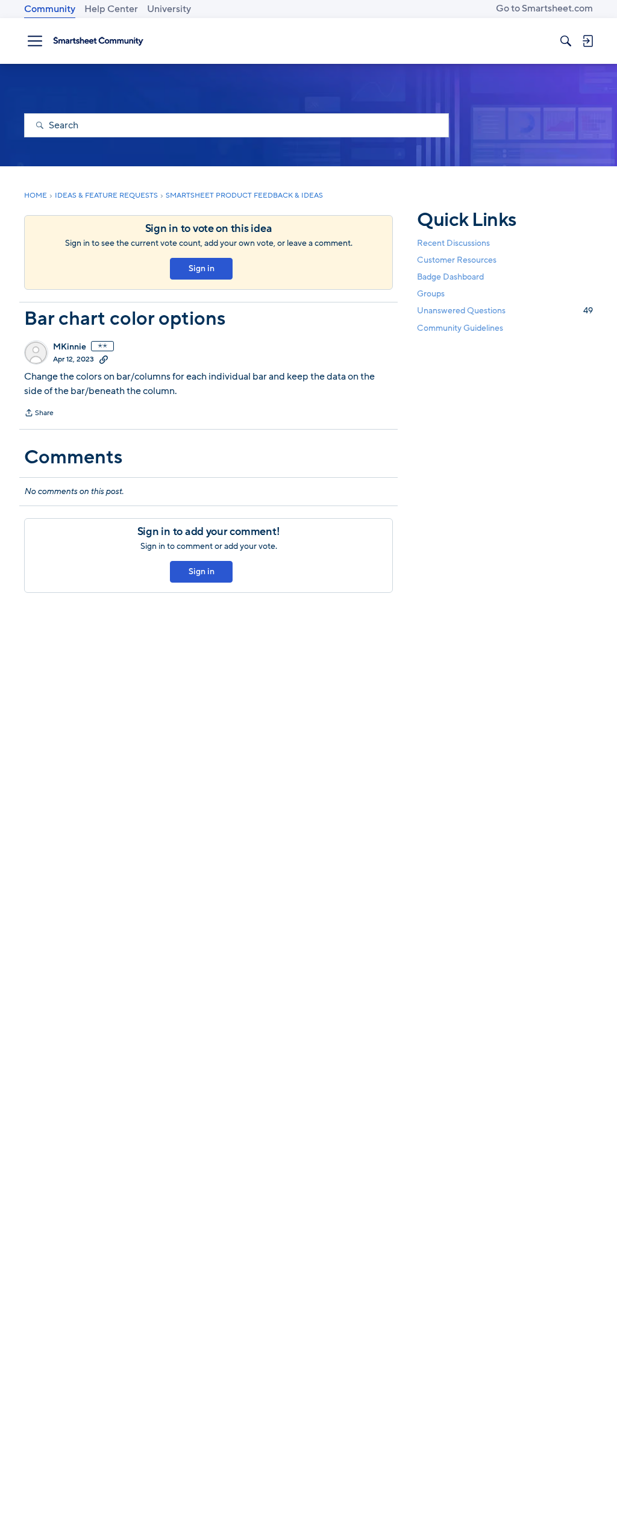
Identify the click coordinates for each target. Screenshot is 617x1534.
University (169, 9)
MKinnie (69, 347)
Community (49, 9)
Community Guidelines (460, 328)
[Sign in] (587, 41)
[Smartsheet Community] (98, 41)
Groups (431, 293)
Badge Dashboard (450, 277)
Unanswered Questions (505, 310)
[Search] (566, 41)
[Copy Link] (103, 359)
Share (39, 414)
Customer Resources (456, 260)
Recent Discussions (453, 243)
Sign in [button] (202, 268)
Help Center (111, 9)
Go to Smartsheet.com (544, 8)
